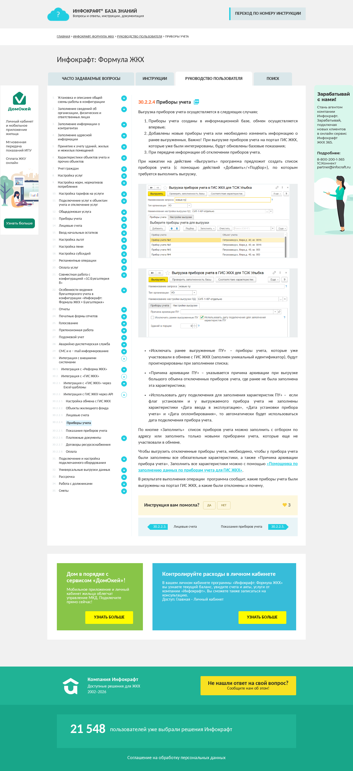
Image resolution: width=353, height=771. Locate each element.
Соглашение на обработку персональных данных (176, 757)
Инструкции (155, 79)
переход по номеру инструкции (268, 14)
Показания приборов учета (241, 527)
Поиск (273, 79)
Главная (63, 36)
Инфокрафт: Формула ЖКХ (93, 36)
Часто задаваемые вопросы (91, 79)
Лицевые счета (185, 527)
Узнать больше (109, 617)
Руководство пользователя (139, 36)
